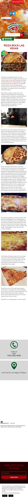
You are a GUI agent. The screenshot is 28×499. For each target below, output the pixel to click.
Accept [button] (10, 495)
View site (22, 69)
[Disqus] (14, 402)
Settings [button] (5, 495)
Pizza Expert (12, 65)
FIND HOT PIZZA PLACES (17, 1)
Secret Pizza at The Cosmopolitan (12, 82)
